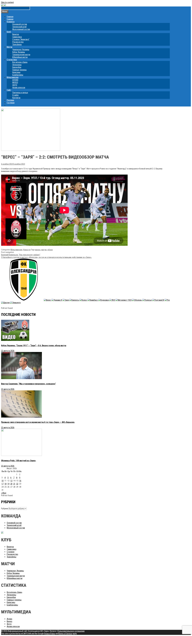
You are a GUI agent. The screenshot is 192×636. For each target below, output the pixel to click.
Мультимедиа (12, 77)
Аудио (9, 619)
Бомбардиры (17, 75)
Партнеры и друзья (20, 92)
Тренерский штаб (19, 27)
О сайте (15, 95)
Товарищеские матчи (21, 54)
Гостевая (10, 102)
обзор (50, 249)
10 (3, 480)
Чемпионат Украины (20, 49)
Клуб (9, 32)
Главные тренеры (19, 70)
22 (17, 484)
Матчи (9, 47)
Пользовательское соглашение (71, 631)
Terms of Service (65, 633)
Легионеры (17, 65)
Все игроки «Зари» (20, 62)
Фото (9, 624)
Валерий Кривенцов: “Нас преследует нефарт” (20, 254)
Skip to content (7, 2)
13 (11, 480)
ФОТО (14, 85)
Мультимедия (16, 249)
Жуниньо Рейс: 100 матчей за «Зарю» (18, 460)
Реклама (10, 100)
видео (37, 249)
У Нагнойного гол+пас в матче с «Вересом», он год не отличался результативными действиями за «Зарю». (46, 257)
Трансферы (17, 44)
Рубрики (4, 508)
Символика (17, 37)
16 (20, 480)
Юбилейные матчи (20, 57)
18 (5, 484)
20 (11, 484)
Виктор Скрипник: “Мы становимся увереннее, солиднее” (28, 384)
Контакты (16, 98)
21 (14, 484)
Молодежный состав (21, 29)
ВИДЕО (15, 82)
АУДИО (15, 80)
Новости (27, 249)
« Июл (3, 493)
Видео (9, 621)
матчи (44, 249)
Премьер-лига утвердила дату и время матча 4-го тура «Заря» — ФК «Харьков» (38, 422)
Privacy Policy (49, 633)
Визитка (15, 34)
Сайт (9, 90)
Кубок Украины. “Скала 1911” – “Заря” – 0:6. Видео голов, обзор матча (33, 345)
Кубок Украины (18, 52)
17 (3, 484)
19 (8, 484)
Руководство (18, 42)
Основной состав (19, 24)
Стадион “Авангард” (20, 39)
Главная (10, 16)
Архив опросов (18, 87)
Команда (10, 21)
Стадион (10, 551)
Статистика (12, 59)
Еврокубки (16, 67)
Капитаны (16, 72)
